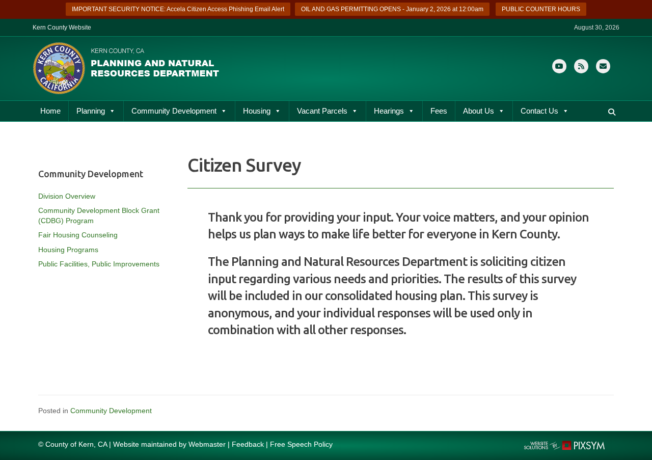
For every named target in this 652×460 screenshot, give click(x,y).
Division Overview (66, 196)
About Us (478, 110)
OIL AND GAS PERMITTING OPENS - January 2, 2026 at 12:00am (392, 9)
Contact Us (539, 110)
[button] (611, 112)
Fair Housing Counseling (78, 235)
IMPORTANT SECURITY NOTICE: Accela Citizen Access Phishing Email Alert (178, 9)
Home (50, 110)
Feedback (248, 444)
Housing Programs (68, 250)
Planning (90, 110)
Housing (256, 110)
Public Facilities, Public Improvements (98, 264)
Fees (438, 110)
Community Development (173, 110)
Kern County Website (62, 27)
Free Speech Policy (301, 444)
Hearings (389, 110)
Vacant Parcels (322, 110)
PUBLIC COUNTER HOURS (541, 9)
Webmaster (207, 444)
